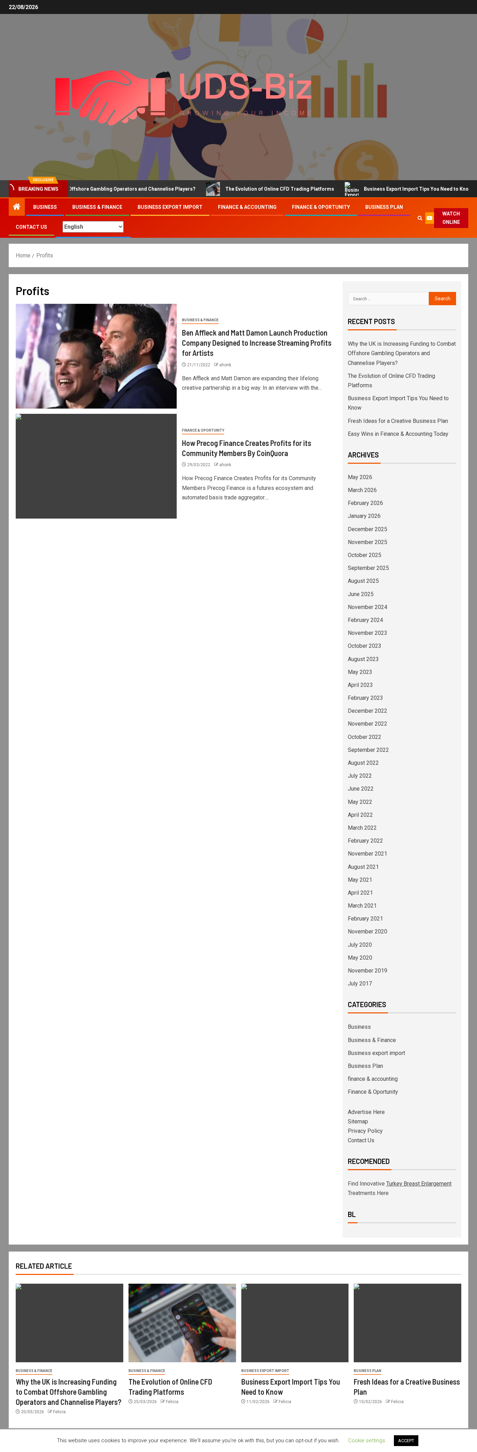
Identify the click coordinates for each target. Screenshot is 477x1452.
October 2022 (364, 737)
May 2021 (360, 880)
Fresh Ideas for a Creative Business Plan (398, 421)
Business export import (170, 207)
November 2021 (367, 853)
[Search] (420, 218)
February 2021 (365, 918)
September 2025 (368, 568)
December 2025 (367, 529)
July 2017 (360, 983)
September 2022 (368, 750)
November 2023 (367, 633)
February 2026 (365, 503)
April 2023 (360, 685)
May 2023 (360, 672)
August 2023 (363, 659)
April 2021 (360, 892)
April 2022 (360, 815)
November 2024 (367, 607)
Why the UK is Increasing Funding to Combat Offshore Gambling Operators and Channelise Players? (402, 353)
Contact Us (31, 227)
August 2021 (363, 867)
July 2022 (360, 775)
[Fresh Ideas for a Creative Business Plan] (407, 1323)
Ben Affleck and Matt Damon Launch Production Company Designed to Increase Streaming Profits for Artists (256, 343)
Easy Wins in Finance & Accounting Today (398, 434)
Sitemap (358, 1121)
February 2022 (365, 840)
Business (45, 207)
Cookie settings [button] (366, 1440)
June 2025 (361, 594)
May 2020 (360, 957)
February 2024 (365, 620)
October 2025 (364, 555)
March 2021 (362, 905)
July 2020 (360, 944)
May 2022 (360, 802)
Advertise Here (366, 1112)
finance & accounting (247, 207)
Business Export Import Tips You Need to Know (391, 189)
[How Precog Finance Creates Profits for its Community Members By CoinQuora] (96, 466)
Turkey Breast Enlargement (419, 1183)
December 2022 (367, 710)
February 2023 (365, 698)
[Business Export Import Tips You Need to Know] (295, 1323)
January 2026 (364, 516)
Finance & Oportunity (321, 207)
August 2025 (363, 581)
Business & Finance (97, 207)
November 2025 (367, 542)
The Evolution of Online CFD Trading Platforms (252, 189)
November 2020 (367, 931)
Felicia (59, 1411)
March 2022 (362, 827)
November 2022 (367, 723)
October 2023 (364, 646)
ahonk (225, 364)
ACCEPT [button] (406, 1440)
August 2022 (363, 763)
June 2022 (361, 788)
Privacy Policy (365, 1131)
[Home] (17, 207)
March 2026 (362, 490)
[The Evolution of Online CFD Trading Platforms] (182, 1323)
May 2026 (360, 477)
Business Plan (384, 207)
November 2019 (367, 970)
